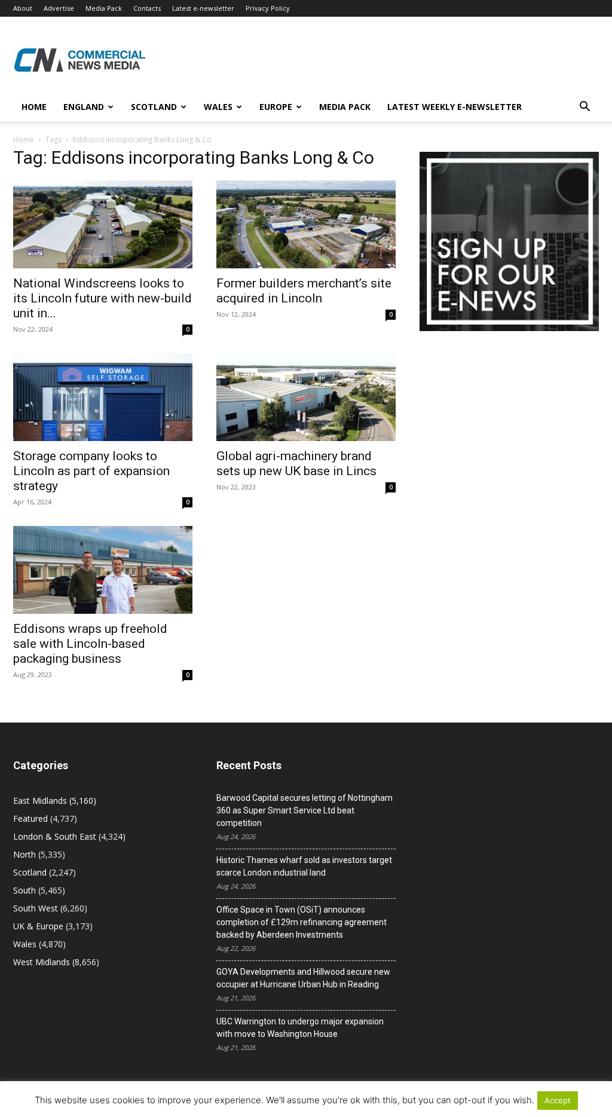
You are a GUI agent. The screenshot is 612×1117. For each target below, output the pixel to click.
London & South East (54, 836)
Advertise (59, 8)
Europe (275, 106)
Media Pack (103, 8)
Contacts (147, 8)
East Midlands (40, 800)
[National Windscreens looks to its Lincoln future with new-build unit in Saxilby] (102, 224)
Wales (218, 106)
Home (34, 106)
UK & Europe (38, 926)
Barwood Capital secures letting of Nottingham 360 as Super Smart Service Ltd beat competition (304, 810)
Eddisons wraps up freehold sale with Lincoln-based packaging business (90, 644)
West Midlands (41, 962)
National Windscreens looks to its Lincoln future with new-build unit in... (102, 298)
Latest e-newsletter (203, 8)
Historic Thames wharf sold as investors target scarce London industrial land (304, 866)
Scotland (154, 106)
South (24, 890)
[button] (584, 108)
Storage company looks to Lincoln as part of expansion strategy (91, 471)
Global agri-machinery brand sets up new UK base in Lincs (296, 463)
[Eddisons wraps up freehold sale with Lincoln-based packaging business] (102, 570)
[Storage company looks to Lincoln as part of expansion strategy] (102, 397)
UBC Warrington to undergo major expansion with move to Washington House (300, 1028)
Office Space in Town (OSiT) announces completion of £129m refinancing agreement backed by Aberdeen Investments (301, 922)
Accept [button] (557, 1100)
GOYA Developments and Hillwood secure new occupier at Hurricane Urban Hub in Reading (303, 978)
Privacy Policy (268, 8)
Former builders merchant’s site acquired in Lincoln (303, 290)
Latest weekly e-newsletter (454, 106)
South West (35, 908)
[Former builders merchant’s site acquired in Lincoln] (306, 224)
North (24, 854)
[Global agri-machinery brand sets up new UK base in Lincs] (306, 397)
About (22, 8)
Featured (30, 818)
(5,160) (54, 800)
